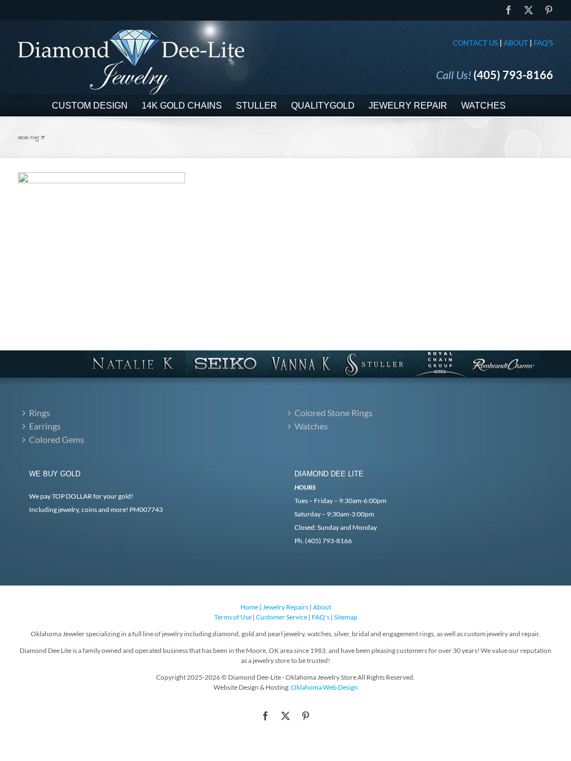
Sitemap (345, 617)
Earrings (45, 426)
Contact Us (475, 42)
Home (249, 607)
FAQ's (543, 42)
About (516, 42)
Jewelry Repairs (285, 607)
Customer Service (281, 617)
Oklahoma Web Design (324, 687)
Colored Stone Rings (333, 412)
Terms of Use (232, 617)
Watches (311, 426)
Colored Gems (56, 439)
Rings (39, 412)
